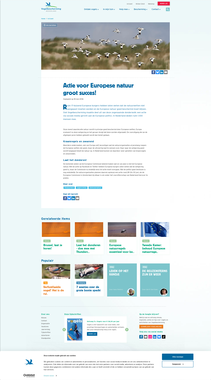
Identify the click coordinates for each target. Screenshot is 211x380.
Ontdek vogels (90, 9)
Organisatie (45, 323)
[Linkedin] (154, 337)
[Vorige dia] (64, 336)
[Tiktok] (163, 337)
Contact (155, 9)
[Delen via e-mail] (166, 72)
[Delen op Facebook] (153, 72)
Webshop (151, 4)
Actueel (50, 19)
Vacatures (45, 326)
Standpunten (46, 338)
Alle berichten (50, 25)
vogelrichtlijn (81, 188)
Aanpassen (176, 364)
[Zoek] (168, 9)
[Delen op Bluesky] (157, 72)
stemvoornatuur (95, 188)
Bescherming (140, 9)
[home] (51, 7)
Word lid (92, 334)
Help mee (123, 9)
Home (43, 19)
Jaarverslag (45, 329)
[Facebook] (141, 337)
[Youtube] (145, 337)
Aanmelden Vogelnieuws (151, 327)
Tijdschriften (45, 332)
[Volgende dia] (126, 336)
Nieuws (43, 318)
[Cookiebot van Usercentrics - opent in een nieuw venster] (29, 375)
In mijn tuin (108, 9)
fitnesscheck (69, 188)
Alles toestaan (177, 357)
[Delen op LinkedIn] (162, 72)
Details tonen (49, 376)
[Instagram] (150, 337)
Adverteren (45, 335)
